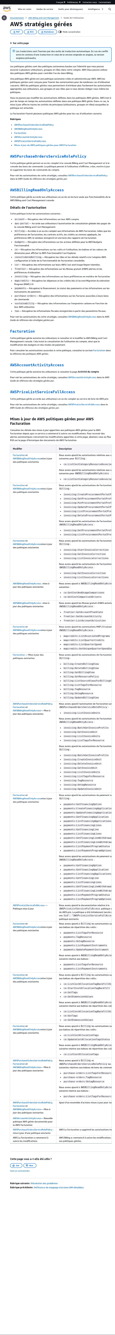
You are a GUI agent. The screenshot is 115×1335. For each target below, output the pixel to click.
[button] (19, 43)
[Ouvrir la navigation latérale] (4, 17)
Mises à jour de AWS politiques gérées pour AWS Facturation (45, 145)
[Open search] (109, 9)
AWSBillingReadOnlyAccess (28, 128)
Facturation (20, 132)
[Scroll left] (16, 9)
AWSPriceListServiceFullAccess (30, 141)
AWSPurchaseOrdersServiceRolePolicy (34, 124)
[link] (74, 17)
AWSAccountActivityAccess (28, 137)
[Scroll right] (102, 9)
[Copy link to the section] (8, 156)
